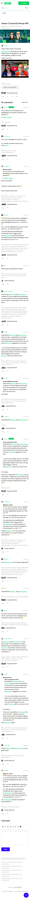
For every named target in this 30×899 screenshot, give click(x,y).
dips (5, 265)
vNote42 (6, 770)
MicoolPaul (6, 166)
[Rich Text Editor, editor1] (15, 836)
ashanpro (6, 417)
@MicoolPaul (7, 235)
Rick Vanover (7, 136)
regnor (5, 610)
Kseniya (6, 46)
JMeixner (6, 215)
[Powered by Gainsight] (15, 888)
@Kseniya (5, 145)
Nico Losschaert (8, 638)
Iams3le (6, 332)
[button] (2, 3)
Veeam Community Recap (10, 87)
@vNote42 (8, 343)
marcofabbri (7, 745)
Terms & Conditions (7, 891)
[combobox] (15, 8)
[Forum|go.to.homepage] (7, 3)
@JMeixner (9, 531)
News (4, 13)
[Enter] (3, 8)
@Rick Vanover (5, 51)
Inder (5, 588)
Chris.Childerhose (8, 291)
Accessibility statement (21, 891)
